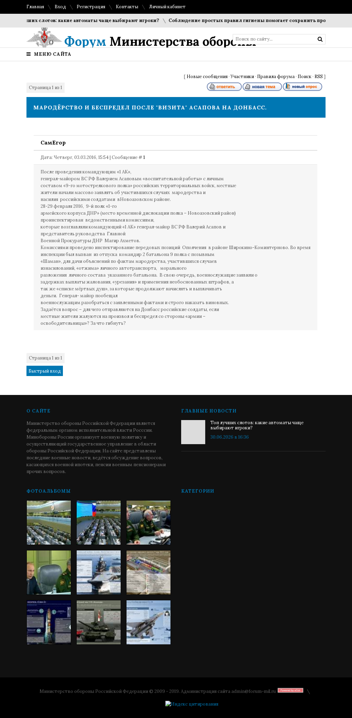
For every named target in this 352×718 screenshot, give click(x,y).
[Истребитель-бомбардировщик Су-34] (148, 622)
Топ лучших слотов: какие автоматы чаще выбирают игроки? (76, 20)
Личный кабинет (167, 7)
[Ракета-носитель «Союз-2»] (48, 622)
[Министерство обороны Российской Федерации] (48, 522)
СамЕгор (53, 142)
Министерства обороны (160, 41)
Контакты (127, 7)
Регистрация (91, 7)
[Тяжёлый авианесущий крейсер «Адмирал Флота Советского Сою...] (98, 572)
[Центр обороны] (98, 522)
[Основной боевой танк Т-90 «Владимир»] (98, 622)
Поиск (304, 76)
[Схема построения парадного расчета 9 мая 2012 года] (148, 572)
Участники (242, 76)
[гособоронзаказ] (148, 522)
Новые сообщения (207, 76)
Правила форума (276, 76)
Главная (35, 7)
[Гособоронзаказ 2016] (48, 572)
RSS (319, 76)
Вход (60, 7)
